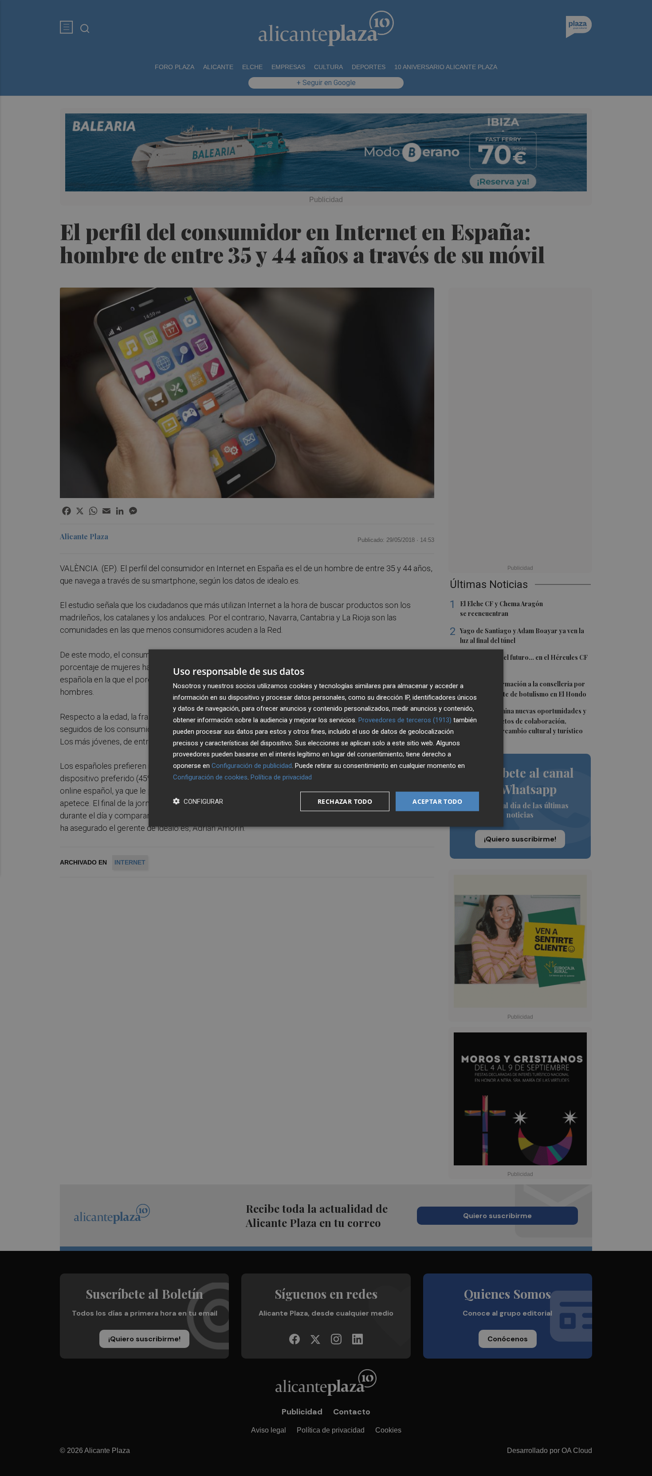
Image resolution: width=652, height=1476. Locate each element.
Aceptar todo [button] (437, 801)
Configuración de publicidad (252, 766)
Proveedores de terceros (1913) (405, 720)
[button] (198, 801)
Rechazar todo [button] (345, 801)
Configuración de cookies (210, 777)
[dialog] (326, 738)
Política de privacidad (281, 777)
